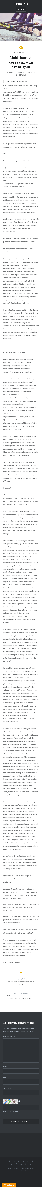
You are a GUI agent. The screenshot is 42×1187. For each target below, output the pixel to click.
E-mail (6, 1077)
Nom (6, 1066)
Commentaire (10, 1036)
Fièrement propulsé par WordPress (20, 1168)
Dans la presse (21, 53)
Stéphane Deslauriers (23, 72)
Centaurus (21, 3)
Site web (7, 1088)
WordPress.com (27, 1171)
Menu (22, 9)
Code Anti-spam (10, 1111)
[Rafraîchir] (19, 1101)
